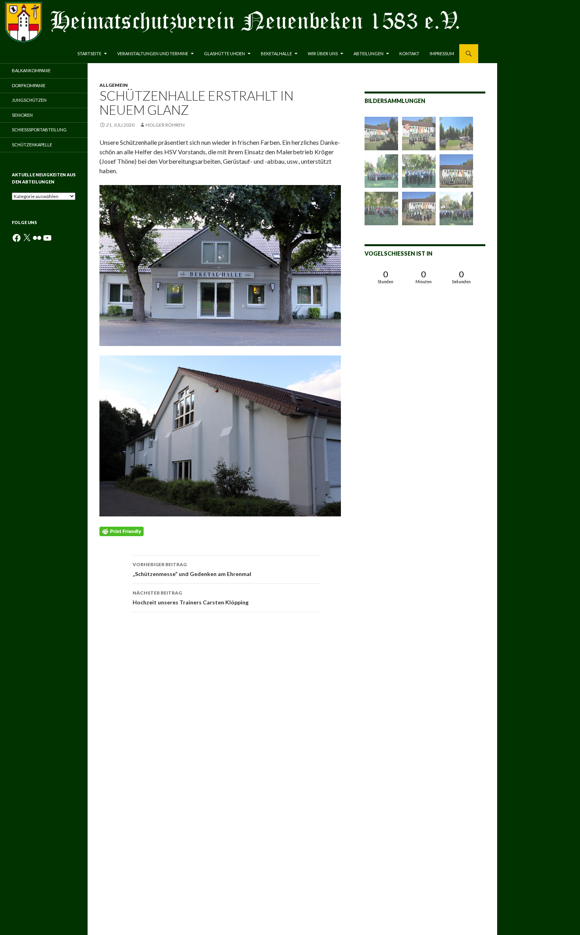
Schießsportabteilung (39, 129)
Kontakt (409, 53)
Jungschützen (29, 100)
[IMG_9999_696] (456, 208)
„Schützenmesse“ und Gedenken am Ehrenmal (192, 569)
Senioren (22, 115)
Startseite (89, 53)
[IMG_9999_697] (456, 171)
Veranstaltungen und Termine (152, 53)
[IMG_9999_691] (381, 208)
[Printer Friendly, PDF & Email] (121, 530)
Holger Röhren (165, 125)
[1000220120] (456, 133)
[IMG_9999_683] (419, 133)
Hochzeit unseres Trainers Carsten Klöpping (191, 598)
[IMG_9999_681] (381, 133)
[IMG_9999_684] (419, 171)
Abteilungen (369, 53)
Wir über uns (323, 53)
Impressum (442, 53)
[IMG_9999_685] (381, 171)
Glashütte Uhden (224, 53)
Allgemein (113, 85)
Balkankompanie (31, 70)
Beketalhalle (276, 53)
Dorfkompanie (28, 85)
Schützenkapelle (32, 144)
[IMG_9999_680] (419, 208)
